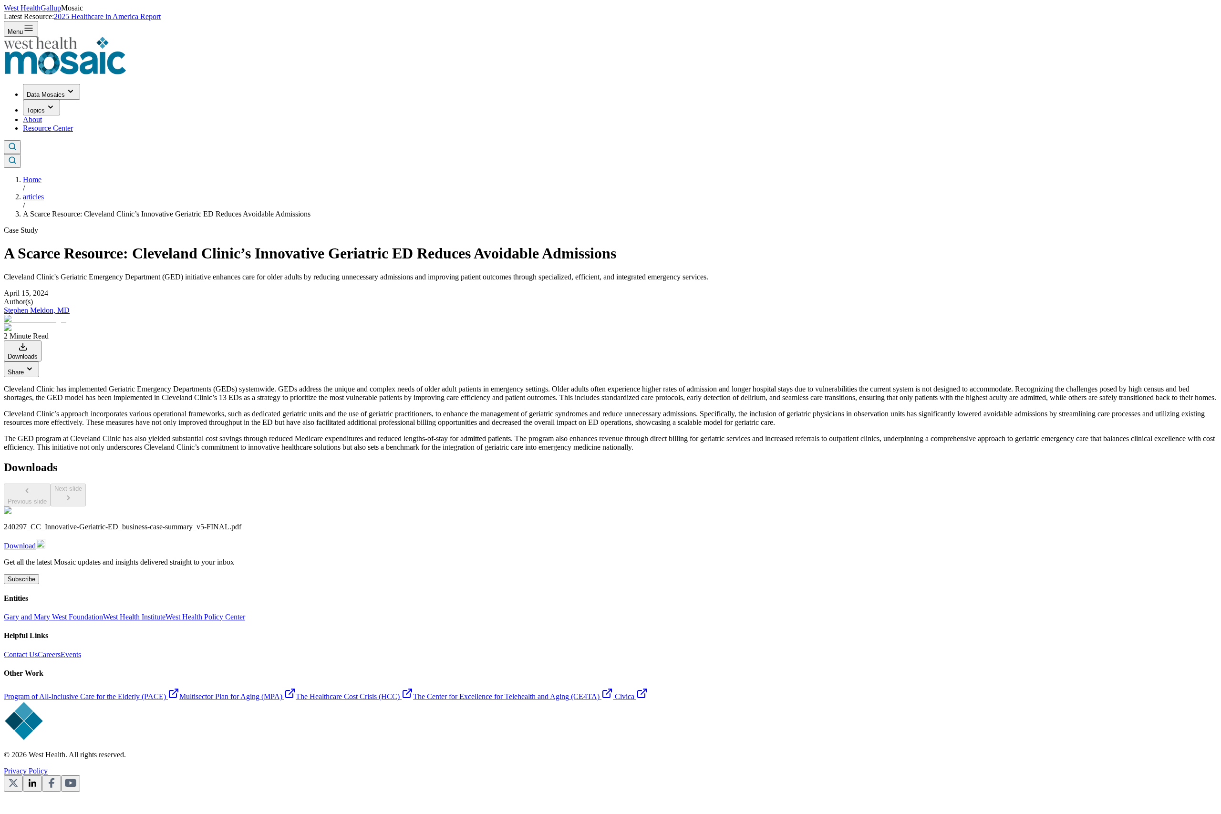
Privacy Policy (26, 771)
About (32, 119)
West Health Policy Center (205, 617)
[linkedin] (32, 783)
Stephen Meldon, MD (37, 310)
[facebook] (51, 783)
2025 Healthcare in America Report (107, 16)
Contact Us (21, 654)
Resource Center (48, 128)
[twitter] (13, 783)
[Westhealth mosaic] (65, 72)
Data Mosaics (46, 94)
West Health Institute (134, 617)
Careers (49, 654)
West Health (22, 8)
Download (20, 546)
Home (32, 179)
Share (16, 372)
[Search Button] (12, 147)
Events (71, 654)
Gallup (51, 8)
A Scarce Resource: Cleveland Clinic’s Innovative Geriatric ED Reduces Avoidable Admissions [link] (166, 214)
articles (33, 197)
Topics (36, 110)
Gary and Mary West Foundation (53, 617)
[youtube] (70, 783)
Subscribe (21, 579)
